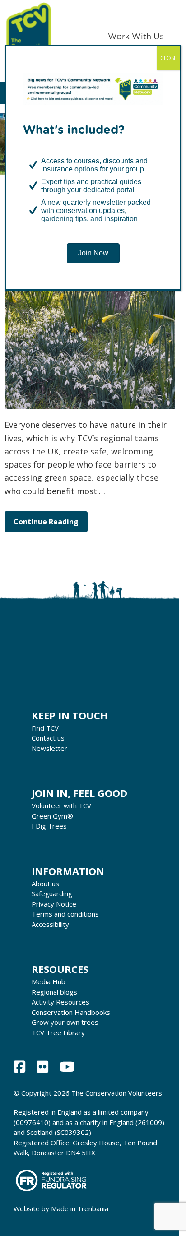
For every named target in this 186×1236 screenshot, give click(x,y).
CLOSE (168, 58)
